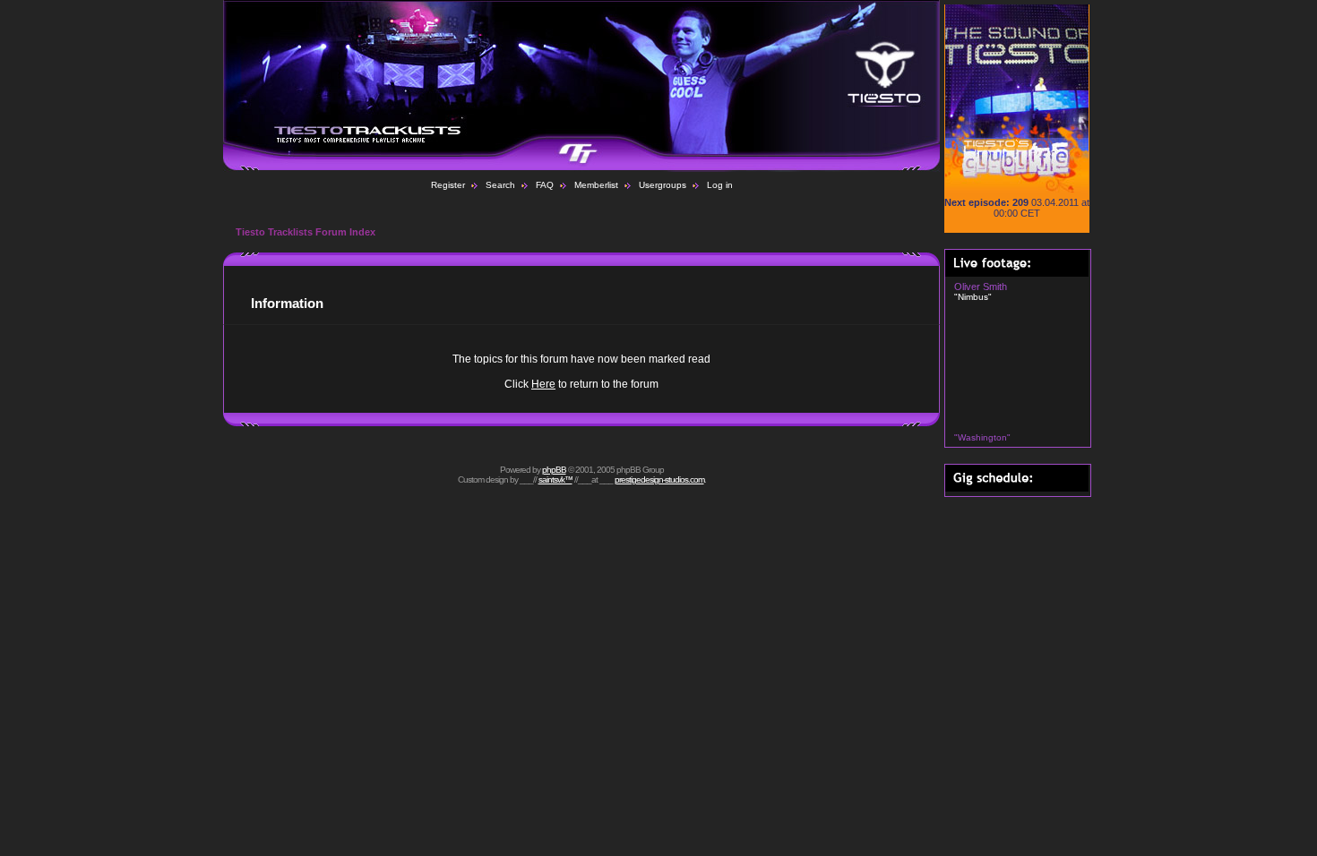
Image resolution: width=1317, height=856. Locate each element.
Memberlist (596, 185)
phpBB (554, 470)
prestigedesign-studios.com (659, 479)
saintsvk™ (555, 479)
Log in (720, 185)
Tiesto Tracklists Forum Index (305, 232)
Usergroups (662, 185)
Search (500, 185)
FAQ (545, 185)
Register (448, 185)
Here (543, 384)
